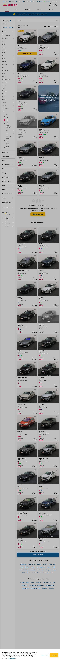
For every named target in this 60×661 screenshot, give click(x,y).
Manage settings (44, 655)
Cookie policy (12, 658)
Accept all (54, 655)
